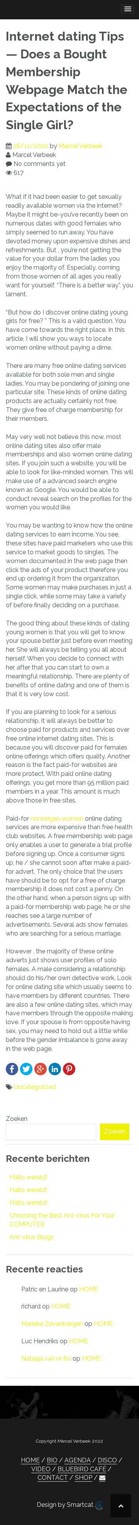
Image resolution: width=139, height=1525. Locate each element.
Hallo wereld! (28, 1177)
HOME (88, 1289)
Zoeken (16, 1118)
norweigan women (57, 818)
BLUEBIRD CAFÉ (82, 1469)
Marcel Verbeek (80, 146)
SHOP (83, 1477)
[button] (102, 1478)
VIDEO (41, 1469)
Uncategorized (35, 1087)
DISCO (107, 1460)
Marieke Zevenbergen (52, 1323)
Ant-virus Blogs (32, 1237)
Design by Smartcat (66, 1504)
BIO (52, 1460)
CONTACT (52, 1477)
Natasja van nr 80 (46, 1358)
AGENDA (77, 1460)
